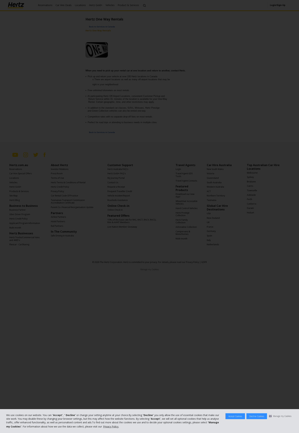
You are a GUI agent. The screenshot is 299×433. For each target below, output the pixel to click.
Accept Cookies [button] (235, 416)
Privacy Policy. (111, 426)
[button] (280, 416)
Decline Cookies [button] (256, 416)
